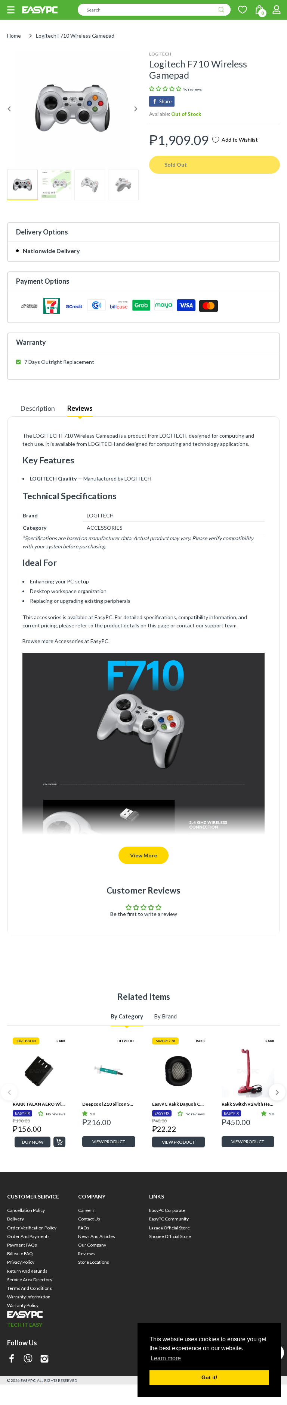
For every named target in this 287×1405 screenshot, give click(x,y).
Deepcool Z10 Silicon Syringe (108, 1104)
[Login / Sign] (276, 9)
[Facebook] (11, 1359)
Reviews (80, 408)
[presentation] (9, 1092)
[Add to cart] (59, 1142)
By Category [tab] (127, 1016)
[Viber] (28, 1359)
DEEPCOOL (126, 1041)
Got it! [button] (209, 1377)
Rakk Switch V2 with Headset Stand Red (248, 1104)
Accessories (69, 641)
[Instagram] (44, 1359)
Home (14, 35)
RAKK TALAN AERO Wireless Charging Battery (39, 1104)
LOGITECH (160, 54)
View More (143, 855)
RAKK (60, 1041)
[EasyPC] (40, 9)
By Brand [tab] (165, 1016)
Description (37, 408)
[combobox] (154, 10)
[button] (11, 9)
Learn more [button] (166, 1358)
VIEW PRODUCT (108, 1141)
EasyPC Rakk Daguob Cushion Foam (178, 1104)
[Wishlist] (242, 10)
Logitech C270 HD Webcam (248, 1226)
